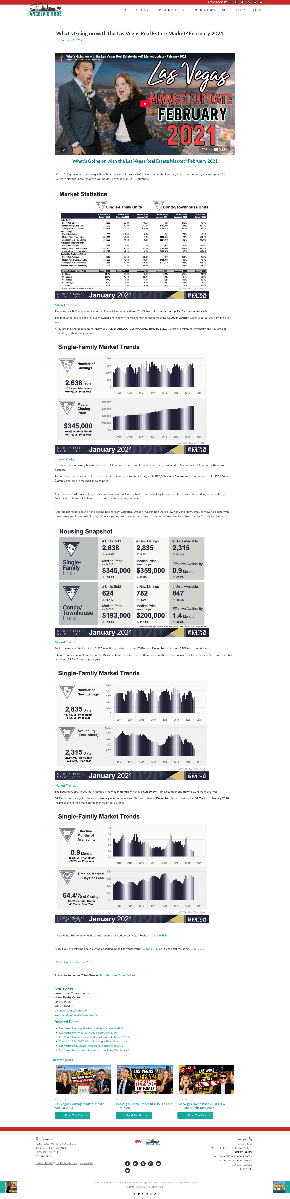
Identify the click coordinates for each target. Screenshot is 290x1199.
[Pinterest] (151, 1193)
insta (249, 2)
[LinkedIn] (147, 1193)
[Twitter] (138, 1193)
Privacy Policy (44, 1162)
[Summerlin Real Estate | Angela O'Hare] (45, 8)
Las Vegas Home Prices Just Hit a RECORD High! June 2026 (201, 1105)
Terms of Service (66, 1162)
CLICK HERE (150, 949)
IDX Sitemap (141, 1187)
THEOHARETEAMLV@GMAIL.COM (234, 1147)
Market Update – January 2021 (74, 962)
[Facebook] (134, 1193)
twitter (236, 2)
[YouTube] (143, 1193)
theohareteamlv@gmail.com (72, 1010)
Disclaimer (86, 1162)
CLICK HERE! (159, 935)
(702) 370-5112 (244, 1143)
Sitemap (130, 1187)
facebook (230, 2)
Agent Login (152, 1182)
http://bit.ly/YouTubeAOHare (117, 975)
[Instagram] (155, 1193)
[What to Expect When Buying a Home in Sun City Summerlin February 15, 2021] (281, 1187)
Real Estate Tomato (188, 1182)
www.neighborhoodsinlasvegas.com (76, 1015)
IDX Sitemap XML (155, 1187)
